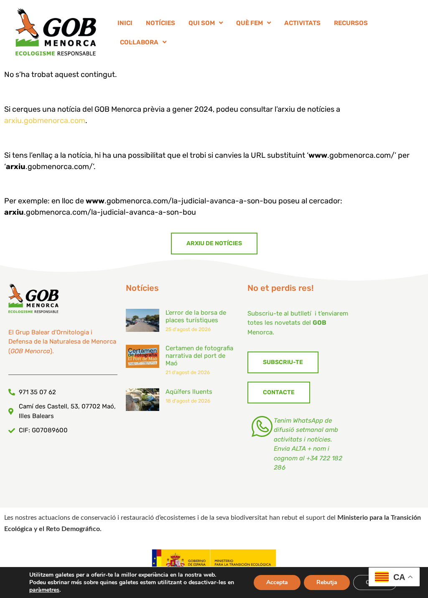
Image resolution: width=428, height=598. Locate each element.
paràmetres (44, 590)
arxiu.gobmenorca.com (44, 120)
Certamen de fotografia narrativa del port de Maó (199, 355)
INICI (124, 23)
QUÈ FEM (249, 23)
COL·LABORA (139, 42)
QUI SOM (202, 23)
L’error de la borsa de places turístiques (196, 316)
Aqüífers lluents (189, 391)
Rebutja (326, 582)
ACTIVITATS (302, 23)
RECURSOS (351, 23)
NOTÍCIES (160, 23)
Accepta (277, 582)
